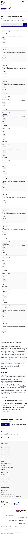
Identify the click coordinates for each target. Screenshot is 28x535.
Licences (2, 526)
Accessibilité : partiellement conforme (15, 529)
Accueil (2, 13)
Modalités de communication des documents (14, 403)
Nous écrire (3, 465)
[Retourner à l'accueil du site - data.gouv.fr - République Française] (14, 503)
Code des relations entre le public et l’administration (12, 382)
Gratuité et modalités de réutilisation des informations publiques (13, 378)
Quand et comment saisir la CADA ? (12, 400)
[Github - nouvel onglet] (16, 437)
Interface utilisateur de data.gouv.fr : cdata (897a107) (11, 496)
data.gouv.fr (4, 368)
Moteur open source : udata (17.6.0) (7, 494)
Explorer (7, 13)
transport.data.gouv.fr (5, 479)
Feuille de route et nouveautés (6, 463)
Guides (2, 461)
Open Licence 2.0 (10, 533)
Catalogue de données (5, 449)
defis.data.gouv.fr (4, 483)
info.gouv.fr (21, 520)
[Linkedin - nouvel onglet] (2, 437)
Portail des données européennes (7, 454)
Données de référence (5, 447)
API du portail (3, 492)
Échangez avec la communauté (7, 467)
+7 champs (5, 44)
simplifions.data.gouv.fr (5, 474)
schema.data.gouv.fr (5, 456)
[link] (5, 424)
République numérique (14, 379)
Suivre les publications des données (7, 451)
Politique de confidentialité (19, 526)
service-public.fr (22, 523)
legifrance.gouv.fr (13, 520)
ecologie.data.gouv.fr (5, 481)
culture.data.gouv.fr (4, 485)
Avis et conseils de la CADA (8, 366)
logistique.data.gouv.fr (5, 487)
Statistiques (3, 469)
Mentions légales (4, 529)
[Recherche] (23, 2)
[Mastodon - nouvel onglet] (5, 437)
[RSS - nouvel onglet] (20, 437)
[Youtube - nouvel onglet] (12, 437)
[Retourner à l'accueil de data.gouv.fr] (6, 8)
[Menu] (26, 2)
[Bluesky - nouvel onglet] (9, 437)
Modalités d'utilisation (9, 526)
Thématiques (3, 445)
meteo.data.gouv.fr (4, 476)
